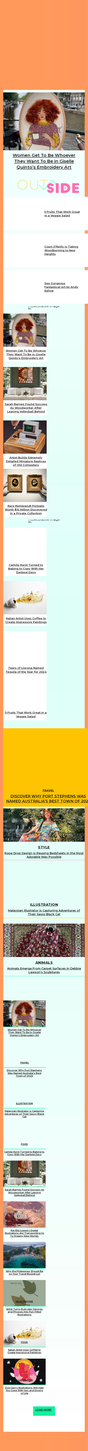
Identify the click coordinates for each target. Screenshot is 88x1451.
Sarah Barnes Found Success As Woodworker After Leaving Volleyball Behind (26, 407)
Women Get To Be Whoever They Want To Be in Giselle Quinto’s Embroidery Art (44, 161)
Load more (43, 1409)
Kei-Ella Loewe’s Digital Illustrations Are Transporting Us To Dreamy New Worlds (24, 1233)
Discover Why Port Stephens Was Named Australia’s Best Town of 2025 (24, 1073)
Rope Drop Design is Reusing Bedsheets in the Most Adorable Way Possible (44, 855)
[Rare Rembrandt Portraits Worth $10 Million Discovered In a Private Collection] (25, 485)
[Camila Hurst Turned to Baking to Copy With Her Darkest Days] (25, 544)
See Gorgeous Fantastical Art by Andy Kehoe (61, 287)
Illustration (44, 905)
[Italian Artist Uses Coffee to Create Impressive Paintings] (25, 597)
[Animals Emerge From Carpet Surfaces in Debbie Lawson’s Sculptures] (44, 940)
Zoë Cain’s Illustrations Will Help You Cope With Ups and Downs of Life (24, 1390)
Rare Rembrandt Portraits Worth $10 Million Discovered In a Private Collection (26, 509)
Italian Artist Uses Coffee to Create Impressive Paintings (24, 1351)
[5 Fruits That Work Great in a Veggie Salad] (24, 213)
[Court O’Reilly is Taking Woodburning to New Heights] (24, 250)
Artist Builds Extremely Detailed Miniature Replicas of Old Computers (26, 461)
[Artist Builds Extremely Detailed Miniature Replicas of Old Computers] (25, 436)
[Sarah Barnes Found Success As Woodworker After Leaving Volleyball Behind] (25, 383)
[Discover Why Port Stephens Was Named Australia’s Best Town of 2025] (24, 1054)
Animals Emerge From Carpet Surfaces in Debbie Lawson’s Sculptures (44, 970)
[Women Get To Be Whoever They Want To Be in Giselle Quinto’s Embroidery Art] (44, 121)
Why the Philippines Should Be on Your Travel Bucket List (24, 1272)
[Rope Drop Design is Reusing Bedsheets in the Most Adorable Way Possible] (44, 825)
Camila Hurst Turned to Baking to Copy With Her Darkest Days (26, 568)
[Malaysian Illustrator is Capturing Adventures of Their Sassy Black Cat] (44, 882)
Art (24, 1022)
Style (44, 847)
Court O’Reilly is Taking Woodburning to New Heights (61, 250)
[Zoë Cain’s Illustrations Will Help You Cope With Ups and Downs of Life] (24, 1372)
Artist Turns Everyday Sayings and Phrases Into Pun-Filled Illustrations (24, 1312)
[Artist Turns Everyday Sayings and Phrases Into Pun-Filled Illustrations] (24, 1293)
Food (24, 1144)
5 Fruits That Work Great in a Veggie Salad (62, 213)
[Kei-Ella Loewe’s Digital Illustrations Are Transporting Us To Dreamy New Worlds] (24, 1214)
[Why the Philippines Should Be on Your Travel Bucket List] (24, 1255)
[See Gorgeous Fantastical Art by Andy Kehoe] (24, 287)
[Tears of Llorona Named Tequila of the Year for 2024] (25, 647)
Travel (48, 790)
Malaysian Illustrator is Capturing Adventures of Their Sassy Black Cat (44, 912)
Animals (44, 963)
